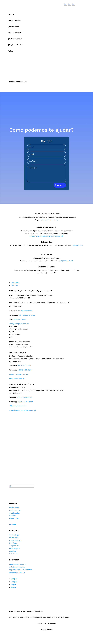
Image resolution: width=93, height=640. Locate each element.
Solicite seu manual (17, 567)
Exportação (13, 518)
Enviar (58, 185)
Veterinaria (13, 554)
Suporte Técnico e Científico (20, 570)
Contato (12, 516)
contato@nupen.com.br (18, 374)
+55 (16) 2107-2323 (24, 311)
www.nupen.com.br (16, 378)
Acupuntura (14, 546)
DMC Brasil (15, 282)
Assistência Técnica (17, 572)
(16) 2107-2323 (77, 245)
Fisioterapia (13, 538)
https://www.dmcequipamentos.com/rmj (47, 236)
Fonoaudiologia (15, 540)
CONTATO (14, 71)
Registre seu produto (17, 564)
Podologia (13, 543)
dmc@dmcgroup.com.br (19, 324)
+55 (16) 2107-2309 (25, 402)
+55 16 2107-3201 (24, 366)
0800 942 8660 (19, 319)
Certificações (14, 513)
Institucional (14, 508)
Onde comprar (15, 510)
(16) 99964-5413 (66, 261)
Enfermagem (14, 548)
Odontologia (14, 535)
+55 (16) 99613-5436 (26, 315)
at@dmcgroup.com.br (18, 406)
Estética (12, 551)
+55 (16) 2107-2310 (24, 397)
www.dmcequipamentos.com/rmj (22, 410)
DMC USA (14, 285)
